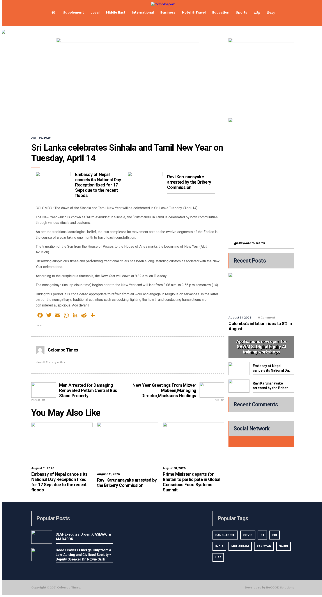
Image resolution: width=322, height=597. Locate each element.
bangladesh (225, 535)
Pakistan (264, 546)
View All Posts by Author (50, 362)
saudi (283, 546)
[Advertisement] (261, 205)
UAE (218, 557)
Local (39, 325)
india (219, 546)
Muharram (240, 546)
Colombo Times (63, 350)
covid (248, 535)
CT (262, 535)
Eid (274, 535)
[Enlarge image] (288, 44)
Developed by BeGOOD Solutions (269, 588)
